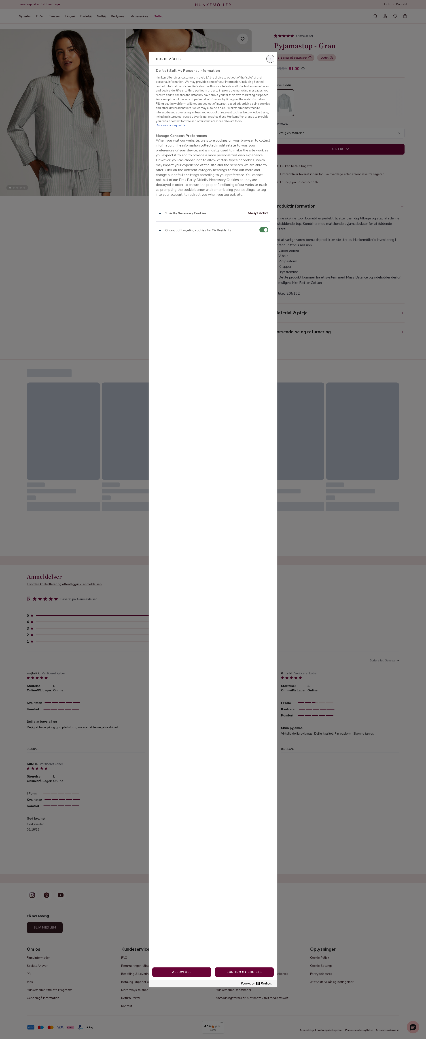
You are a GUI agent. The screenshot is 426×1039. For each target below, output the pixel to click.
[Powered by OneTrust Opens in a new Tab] (258, 983)
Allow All (181, 972)
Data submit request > (170, 125)
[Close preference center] (270, 58)
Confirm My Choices (244, 972)
